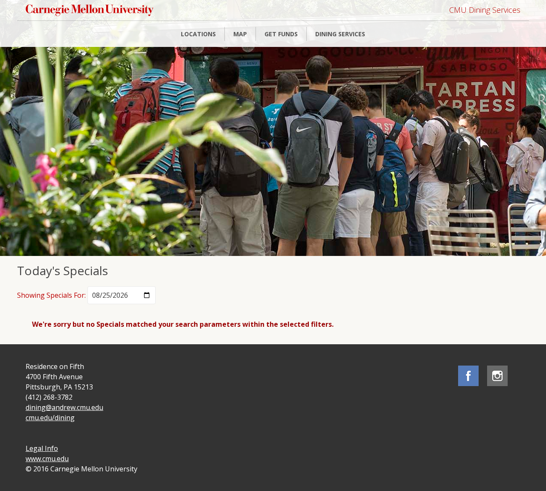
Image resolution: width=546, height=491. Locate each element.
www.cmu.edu (47, 458)
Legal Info (42, 448)
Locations (198, 34)
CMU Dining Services (484, 10)
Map (240, 34)
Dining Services (340, 34)
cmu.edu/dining (50, 417)
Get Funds (281, 34)
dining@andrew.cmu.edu (64, 407)
